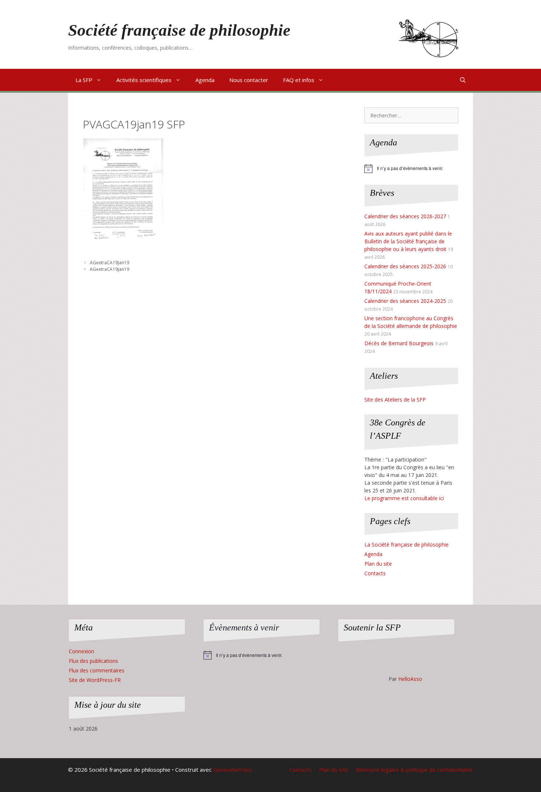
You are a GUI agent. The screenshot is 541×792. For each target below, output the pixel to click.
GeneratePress (232, 769)
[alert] (411, 168)
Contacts (375, 573)
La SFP (83, 80)
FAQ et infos (298, 80)
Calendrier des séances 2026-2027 (405, 216)
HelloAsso (410, 678)
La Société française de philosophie (406, 544)
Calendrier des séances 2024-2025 (405, 300)
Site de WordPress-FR (95, 679)
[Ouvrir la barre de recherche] (463, 80)
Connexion (81, 651)
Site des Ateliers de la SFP (395, 399)
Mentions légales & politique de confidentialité (414, 769)
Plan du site (378, 563)
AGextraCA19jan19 (109, 262)
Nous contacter (248, 80)
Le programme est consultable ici (404, 498)
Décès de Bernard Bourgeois (399, 343)
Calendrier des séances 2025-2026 (405, 266)
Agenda (205, 80)
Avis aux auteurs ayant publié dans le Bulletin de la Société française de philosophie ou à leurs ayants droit (408, 241)
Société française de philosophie (179, 30)
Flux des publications (93, 660)
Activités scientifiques (144, 80)
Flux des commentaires (96, 670)
